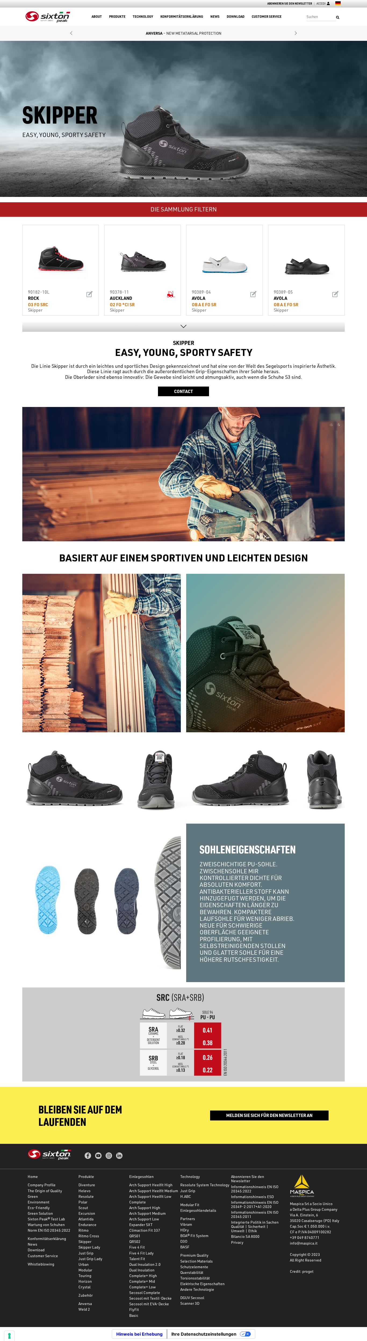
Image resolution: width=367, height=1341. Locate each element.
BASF (184, 1246)
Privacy (237, 1242)
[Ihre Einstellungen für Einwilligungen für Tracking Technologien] (9, 1336)
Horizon (85, 1281)
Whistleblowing (41, 1264)
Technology (143, 17)
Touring (84, 1275)
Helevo (84, 1190)
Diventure (86, 1184)
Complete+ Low (142, 1286)
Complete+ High (143, 1275)
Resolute (86, 1196)
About (97, 17)
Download (235, 17)
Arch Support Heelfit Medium (153, 1190)
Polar (82, 1202)
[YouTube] (98, 1155)
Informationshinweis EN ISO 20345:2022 (254, 1189)
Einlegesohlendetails (198, 1210)
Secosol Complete (144, 1292)
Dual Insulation (141, 1269)
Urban (83, 1264)
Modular (85, 1269)
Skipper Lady (89, 1247)
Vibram (186, 1224)
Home (33, 1176)
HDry (184, 1229)
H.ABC (185, 1196)
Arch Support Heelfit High (150, 1184)
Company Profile (42, 1184)
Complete (137, 1202)
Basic (133, 1315)
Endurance (87, 1224)
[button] (71, 33)
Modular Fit (189, 1204)
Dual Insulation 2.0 (145, 1264)
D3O (183, 1241)
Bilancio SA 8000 (245, 1236)
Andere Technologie (197, 1289)
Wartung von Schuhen (46, 1224)
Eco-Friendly (39, 1207)
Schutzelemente (194, 1266)
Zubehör (85, 1295)
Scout (83, 1207)
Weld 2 (84, 1309)
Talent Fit (137, 1258)
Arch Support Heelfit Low (150, 1196)
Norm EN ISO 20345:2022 (49, 1230)
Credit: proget (302, 1271)
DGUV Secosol (192, 1297)
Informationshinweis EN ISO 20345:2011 (254, 1214)
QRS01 (135, 1235)
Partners (187, 1218)
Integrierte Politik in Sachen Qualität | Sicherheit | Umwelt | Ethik (255, 1226)
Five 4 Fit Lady (141, 1253)
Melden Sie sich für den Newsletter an (269, 1115)
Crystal (84, 1286)
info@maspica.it (304, 1243)
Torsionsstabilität (195, 1278)
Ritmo (83, 1230)
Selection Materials (196, 1261)
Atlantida (85, 1218)
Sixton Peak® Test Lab (46, 1218)
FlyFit (134, 1309)
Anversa (85, 1303)
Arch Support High (144, 1207)
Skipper (84, 1241)
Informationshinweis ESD (252, 1196)
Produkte (117, 17)
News (215, 17)
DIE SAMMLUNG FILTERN (183, 209)
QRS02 (135, 1241)
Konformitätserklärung (181, 17)
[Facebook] (88, 1155)
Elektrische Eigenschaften (202, 1283)
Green (33, 1196)
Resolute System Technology (204, 1184)
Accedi (321, 3)
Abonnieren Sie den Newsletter (289, 3)
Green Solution (40, 1213)
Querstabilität (191, 1272)
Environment (38, 1202)
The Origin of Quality (45, 1190)
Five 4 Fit (137, 1247)
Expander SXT (141, 1224)
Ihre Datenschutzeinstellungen (203, 1334)
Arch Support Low (144, 1218)
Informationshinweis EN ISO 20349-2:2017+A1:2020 (254, 1204)
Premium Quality (194, 1255)
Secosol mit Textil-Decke (150, 1298)
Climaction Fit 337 (144, 1230)
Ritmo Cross (88, 1235)
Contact (183, 391)
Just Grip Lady (90, 1258)
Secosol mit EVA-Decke (149, 1303)
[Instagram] (109, 1155)
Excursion (86, 1213)
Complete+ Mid (142, 1281)
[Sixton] (48, 16)
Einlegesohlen (141, 1176)
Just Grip (85, 1253)
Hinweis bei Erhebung (139, 1334)
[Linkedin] (119, 1155)
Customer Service (267, 17)
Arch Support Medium (147, 1213)
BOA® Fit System (194, 1235)
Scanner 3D (189, 1303)
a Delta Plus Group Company (313, 1209)
